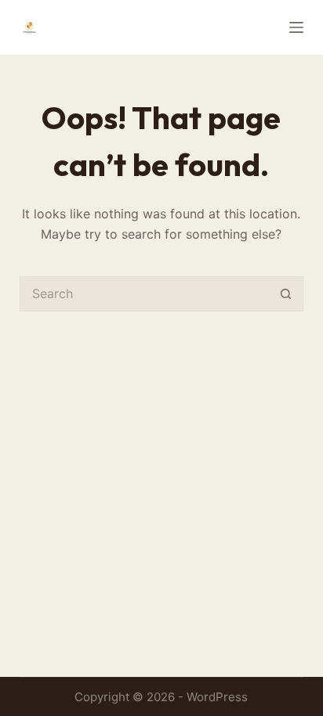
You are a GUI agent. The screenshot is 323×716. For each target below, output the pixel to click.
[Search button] (285, 293)
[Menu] (296, 27)
